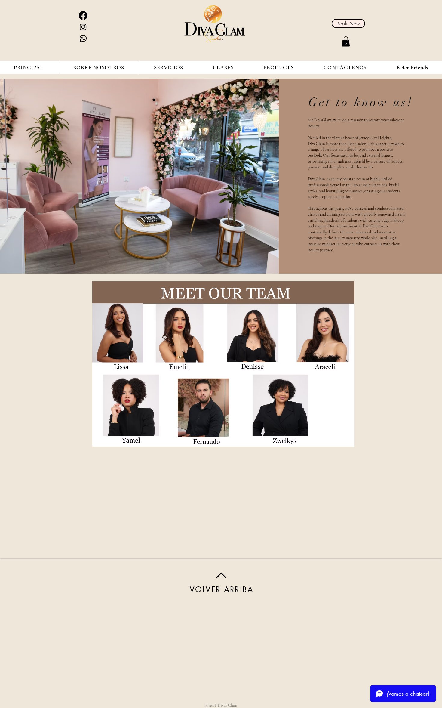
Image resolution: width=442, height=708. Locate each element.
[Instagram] (83, 27)
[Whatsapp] (83, 38)
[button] (346, 41)
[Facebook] (83, 15)
